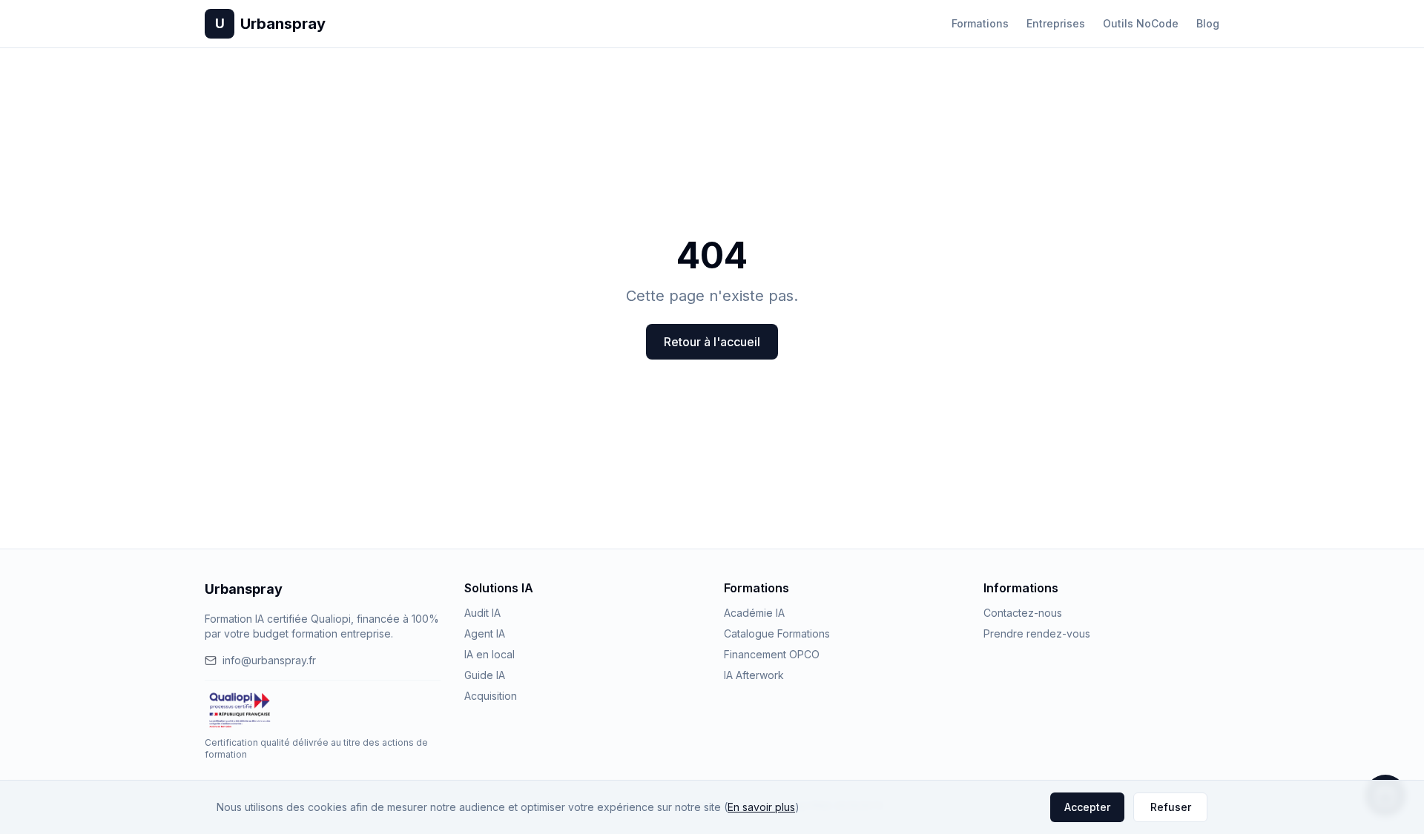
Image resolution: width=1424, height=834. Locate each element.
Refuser (1170, 807)
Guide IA (484, 675)
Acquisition (490, 695)
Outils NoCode (1141, 23)
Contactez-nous (1022, 612)
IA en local (489, 654)
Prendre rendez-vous (1036, 633)
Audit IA (482, 612)
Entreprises (1055, 23)
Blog (1207, 23)
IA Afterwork (754, 675)
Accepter (1087, 807)
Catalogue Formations (777, 633)
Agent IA (484, 633)
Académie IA (754, 612)
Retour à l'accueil (712, 341)
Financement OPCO (772, 654)
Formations (980, 23)
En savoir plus (761, 807)
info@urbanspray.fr (269, 660)
